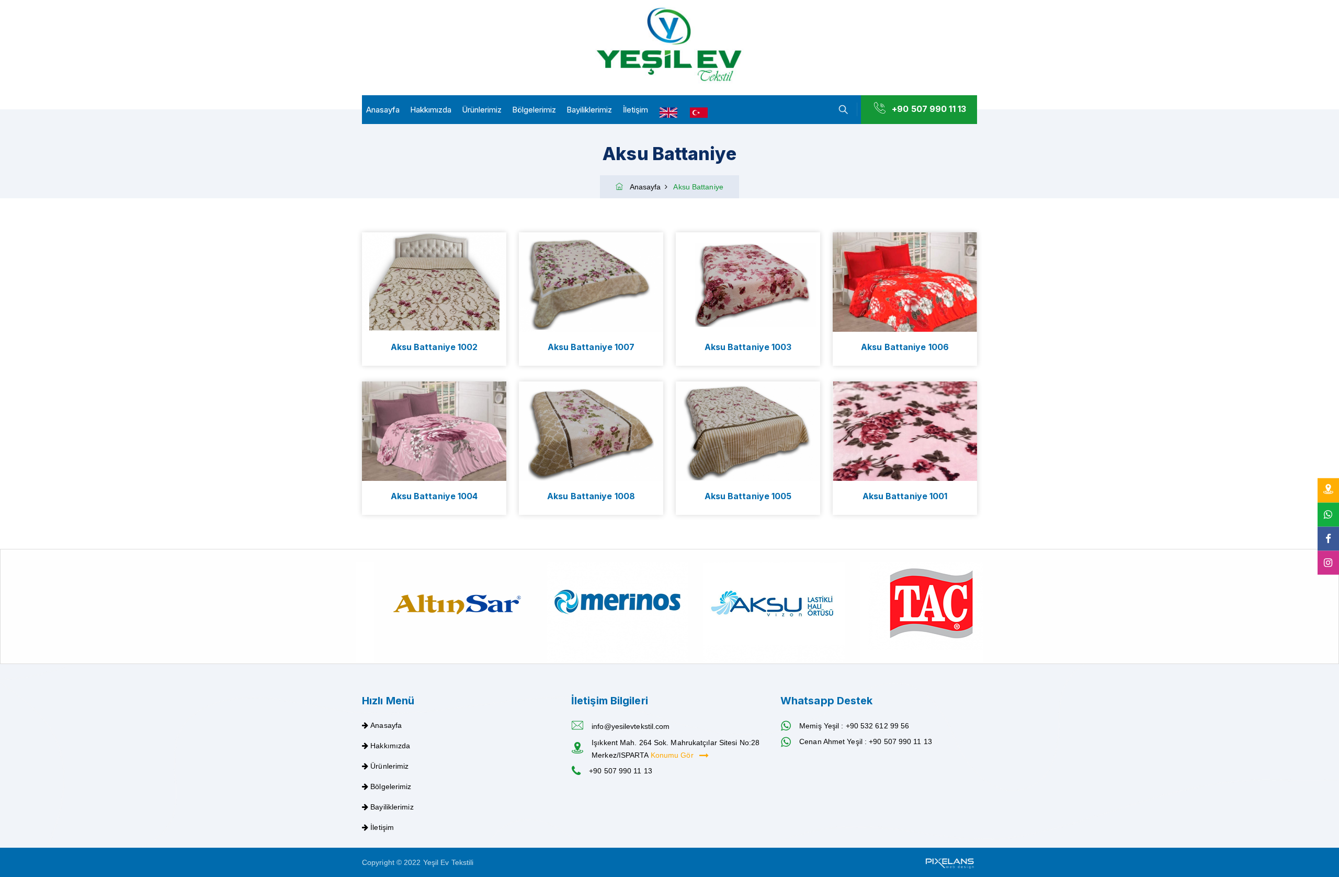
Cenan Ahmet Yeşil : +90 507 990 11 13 (865, 741)
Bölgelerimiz (534, 110)
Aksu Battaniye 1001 (905, 496)
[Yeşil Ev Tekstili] (669, 45)
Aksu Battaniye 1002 (434, 347)
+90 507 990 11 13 (929, 109)
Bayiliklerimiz (589, 110)
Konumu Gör (673, 755)
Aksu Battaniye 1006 (905, 347)
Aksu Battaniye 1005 (748, 496)
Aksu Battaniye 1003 (748, 347)
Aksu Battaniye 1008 (591, 496)
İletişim (635, 110)
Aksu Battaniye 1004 (434, 496)
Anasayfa (383, 110)
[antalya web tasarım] (949, 862)
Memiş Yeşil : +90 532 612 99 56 (854, 726)
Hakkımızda (430, 110)
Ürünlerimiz (482, 110)
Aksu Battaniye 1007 (591, 347)
